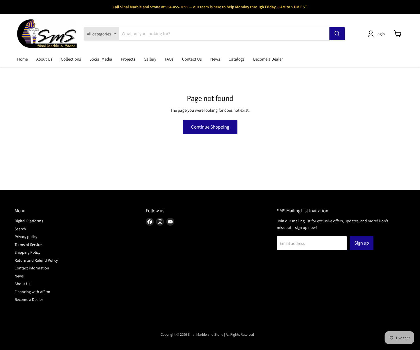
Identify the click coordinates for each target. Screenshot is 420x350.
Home (22, 59)
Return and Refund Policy (36, 260)
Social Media (100, 59)
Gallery (150, 59)
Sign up (361, 243)
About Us (44, 59)
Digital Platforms (29, 220)
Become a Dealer (268, 59)
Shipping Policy (27, 252)
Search (20, 228)
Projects (128, 59)
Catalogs (237, 59)
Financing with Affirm (32, 291)
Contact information (32, 268)
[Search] (337, 33)
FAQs (169, 59)
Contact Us (192, 59)
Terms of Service (28, 244)
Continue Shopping (210, 127)
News (215, 59)
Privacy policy (26, 236)
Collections (71, 59)
